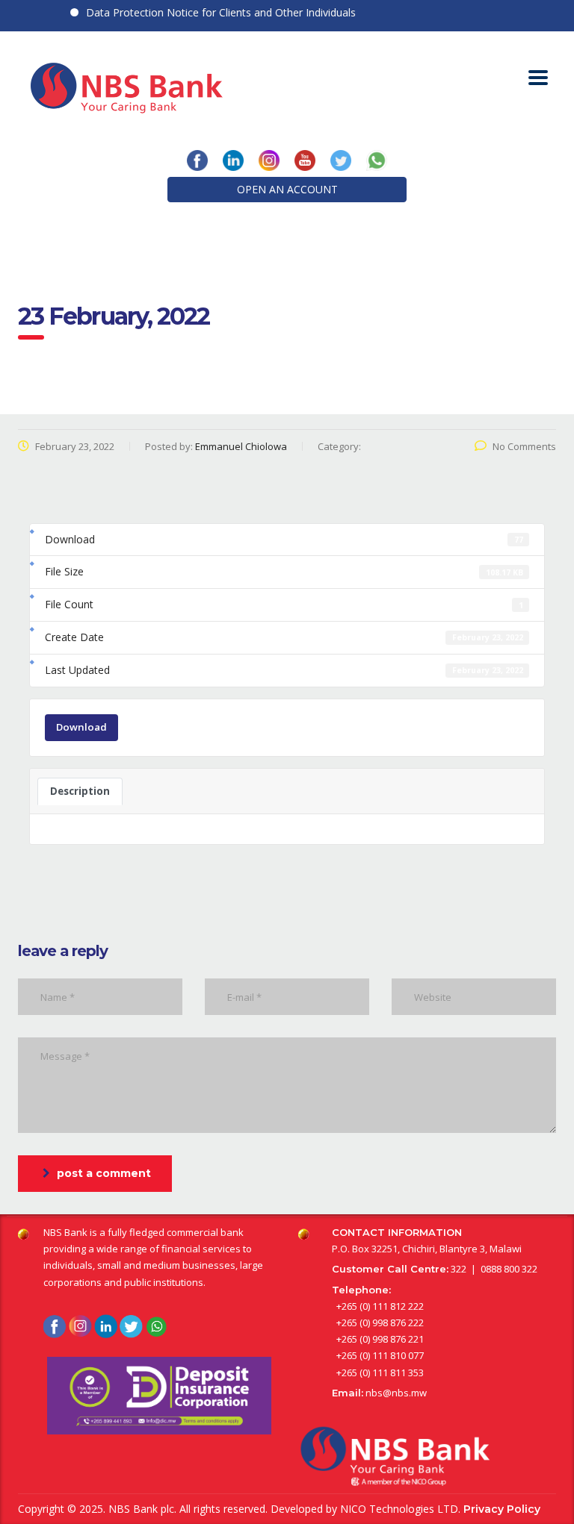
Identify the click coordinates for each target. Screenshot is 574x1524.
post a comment (104, 1173)
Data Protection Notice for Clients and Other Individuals (210, 12)
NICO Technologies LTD (399, 1509)
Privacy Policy (501, 1509)
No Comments (524, 446)
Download (81, 727)
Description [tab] (80, 791)
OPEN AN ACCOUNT (287, 189)
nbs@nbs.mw (396, 1392)
